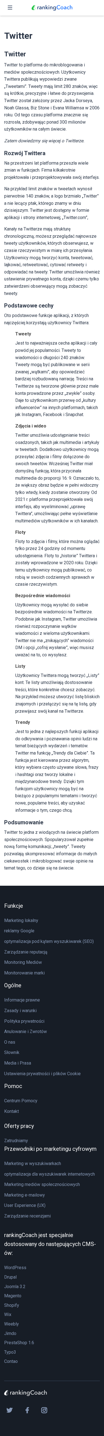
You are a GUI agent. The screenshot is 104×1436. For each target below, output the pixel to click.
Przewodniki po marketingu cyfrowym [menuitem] (50, 1149)
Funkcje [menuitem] (13, 905)
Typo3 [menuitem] (10, 1352)
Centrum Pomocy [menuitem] (20, 1100)
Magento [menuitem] (12, 1295)
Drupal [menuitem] (10, 1277)
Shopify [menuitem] (11, 1305)
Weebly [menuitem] (11, 1324)
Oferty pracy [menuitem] (19, 1126)
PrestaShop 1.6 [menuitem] (19, 1342)
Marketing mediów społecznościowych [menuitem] (42, 1184)
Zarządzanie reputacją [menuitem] (25, 952)
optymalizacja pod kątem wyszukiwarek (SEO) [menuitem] (49, 941)
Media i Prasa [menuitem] (17, 1063)
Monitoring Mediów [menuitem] (23, 962)
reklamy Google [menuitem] (19, 930)
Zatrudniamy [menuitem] (16, 1140)
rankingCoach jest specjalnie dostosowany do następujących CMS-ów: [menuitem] (50, 1244)
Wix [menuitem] (7, 1314)
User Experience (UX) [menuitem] (24, 1205)
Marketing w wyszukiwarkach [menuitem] (32, 1163)
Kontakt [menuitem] (11, 1111)
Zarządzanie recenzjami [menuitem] (27, 1216)
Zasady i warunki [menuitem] (20, 1010)
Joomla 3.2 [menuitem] (15, 1286)
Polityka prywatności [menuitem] (24, 1021)
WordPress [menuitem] (15, 1267)
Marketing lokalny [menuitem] (21, 920)
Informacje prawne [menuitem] (22, 1000)
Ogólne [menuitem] (12, 985)
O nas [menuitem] (9, 1042)
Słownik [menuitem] (11, 1052)
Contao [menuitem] (11, 1361)
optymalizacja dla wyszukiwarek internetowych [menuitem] (49, 1174)
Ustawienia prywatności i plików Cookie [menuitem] (42, 1073)
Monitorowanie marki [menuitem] (24, 973)
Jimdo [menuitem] (10, 1333)
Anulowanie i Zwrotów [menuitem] (25, 1031)
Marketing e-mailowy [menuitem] (24, 1195)
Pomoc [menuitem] (13, 1086)
